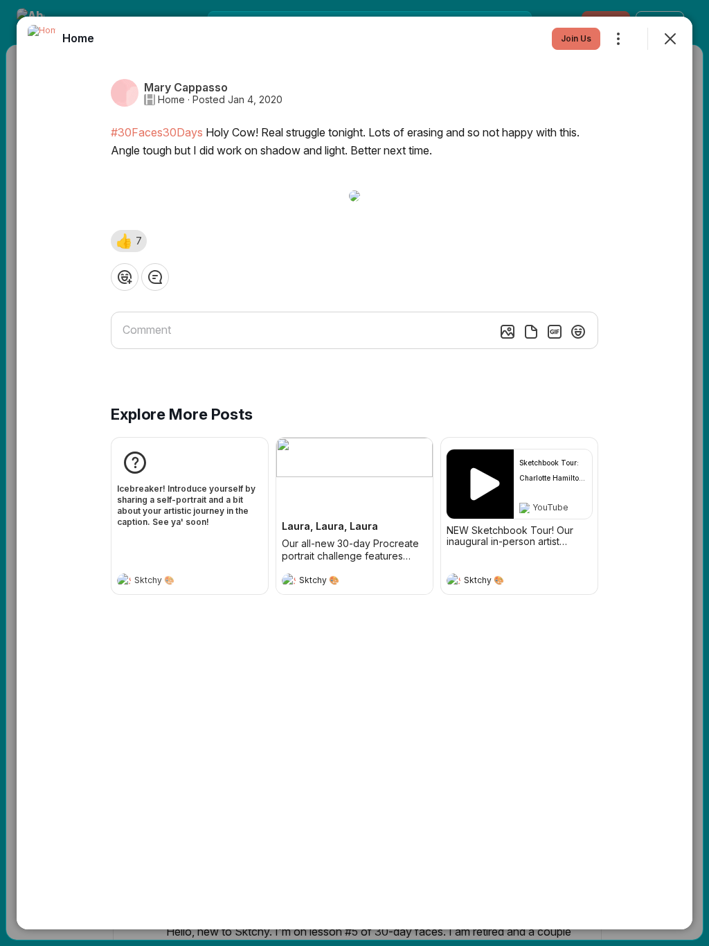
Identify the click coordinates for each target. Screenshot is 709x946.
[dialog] (354, 473)
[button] (129, 241)
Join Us (576, 38)
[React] (124, 277)
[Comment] (155, 277)
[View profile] (124, 580)
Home (171, 99)
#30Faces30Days (157, 132)
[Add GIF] (555, 332)
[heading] (175, 582)
